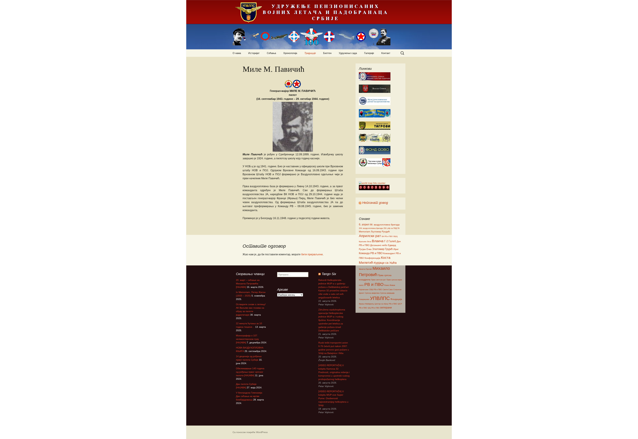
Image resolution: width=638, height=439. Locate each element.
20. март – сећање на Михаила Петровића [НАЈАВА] (248, 283)
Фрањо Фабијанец (366, 304)
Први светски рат (378, 280)
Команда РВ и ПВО (370, 253)
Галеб (392, 241)
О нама (237, 53)
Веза (369, 242)
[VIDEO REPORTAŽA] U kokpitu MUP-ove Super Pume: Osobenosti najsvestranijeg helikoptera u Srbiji (333, 398)
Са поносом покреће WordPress (250, 432)
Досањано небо (378, 245)
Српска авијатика (372, 293)
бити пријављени (312, 254)
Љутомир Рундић (380, 231)
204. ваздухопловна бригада (371, 228)
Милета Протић (365, 269)
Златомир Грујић (382, 248)
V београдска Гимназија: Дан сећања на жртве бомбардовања (249, 396)
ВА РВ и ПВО (387, 236)
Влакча (377, 241)
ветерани (386, 307)
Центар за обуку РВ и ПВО (385, 304)
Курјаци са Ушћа (385, 262)
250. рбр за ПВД (390, 228)
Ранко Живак (389, 285)
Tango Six (329, 274)
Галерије (369, 53)
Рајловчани (363, 290)
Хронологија (290, 53)
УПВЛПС (380, 298)
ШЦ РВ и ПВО (374, 308)
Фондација (396, 299)
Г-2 (386, 241)
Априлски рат (370, 236)
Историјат (254, 53)
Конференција (372, 258)
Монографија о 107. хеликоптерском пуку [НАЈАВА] (247, 339)
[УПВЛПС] (319, 24)
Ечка (369, 249)
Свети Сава (388, 290)
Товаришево (364, 299)
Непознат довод (375, 202)
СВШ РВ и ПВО (375, 290)
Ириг (396, 249)
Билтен (327, 53)
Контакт (385, 53)
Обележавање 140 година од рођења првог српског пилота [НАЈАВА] (250, 372)
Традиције (310, 53)
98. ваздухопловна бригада (385, 224)
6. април (364, 224)
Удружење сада (348, 53)
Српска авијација (387, 293)
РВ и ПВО (373, 284)
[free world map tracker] (372, 183)
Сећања (271, 53)
